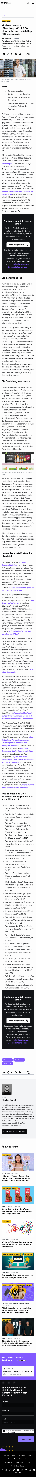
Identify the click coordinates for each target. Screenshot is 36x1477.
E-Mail (4, 1419)
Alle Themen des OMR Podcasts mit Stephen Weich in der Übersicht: (21, 106)
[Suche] (28, 3)
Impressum (8, 1462)
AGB (29, 1462)
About (14, 1455)
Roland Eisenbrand (9, 1303)
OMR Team (5, 1239)
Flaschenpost (7, 163)
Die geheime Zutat (15, 91)
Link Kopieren (28, 54)
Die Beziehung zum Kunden (19, 94)
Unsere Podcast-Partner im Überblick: (19, 98)
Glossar (27, 1459)
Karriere (22, 1455)
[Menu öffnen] (33, 3)
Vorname (5, 1402)
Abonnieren (26, 1439)
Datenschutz (20, 1462)
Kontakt (8, 1459)
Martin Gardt (7, 1206)
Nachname (5, 1410)
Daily (4, 16)
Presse (30, 1455)
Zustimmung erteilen (16, 245)
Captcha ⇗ (28, 1430)
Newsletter (18, 1459)
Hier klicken (10, 1432)
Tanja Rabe (6, 1173)
